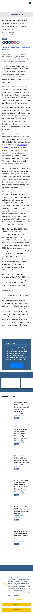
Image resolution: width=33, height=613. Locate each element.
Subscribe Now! (16, 365)
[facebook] (3, 42)
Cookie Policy (15, 595)
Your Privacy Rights (16, 599)
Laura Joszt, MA (9, 35)
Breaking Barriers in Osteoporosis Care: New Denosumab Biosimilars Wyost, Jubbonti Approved (20, 434)
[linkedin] (9, 42)
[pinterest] (12, 42)
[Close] (31, 573)
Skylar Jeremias (18, 413)
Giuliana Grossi (18, 515)
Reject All (16, 604)
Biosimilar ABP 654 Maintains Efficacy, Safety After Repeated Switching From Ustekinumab (21, 407)
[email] (15, 42)
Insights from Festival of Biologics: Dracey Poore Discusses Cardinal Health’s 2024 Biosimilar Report (21, 485)
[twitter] (6, 42)
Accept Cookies (16, 609)
